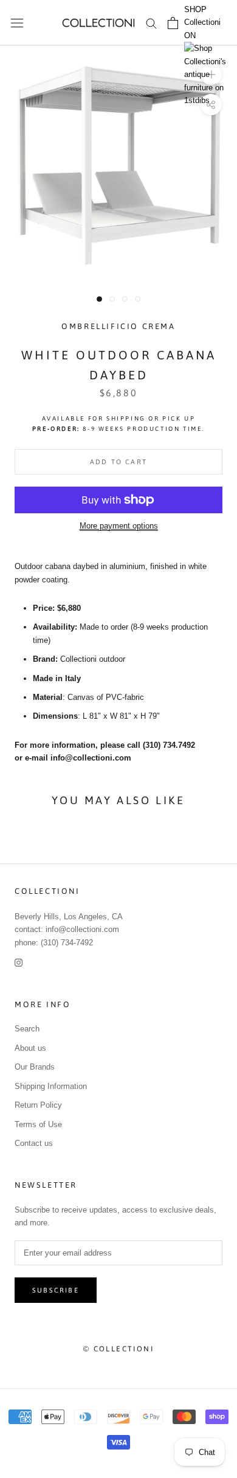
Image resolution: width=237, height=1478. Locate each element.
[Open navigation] (17, 22)
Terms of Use (38, 1124)
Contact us (34, 1143)
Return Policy (38, 1105)
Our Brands (35, 1066)
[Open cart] (173, 23)
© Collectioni (118, 1349)
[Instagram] (18, 962)
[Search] (151, 23)
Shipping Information (51, 1086)
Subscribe (55, 1290)
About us (30, 1048)
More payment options (119, 525)
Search (27, 1028)
